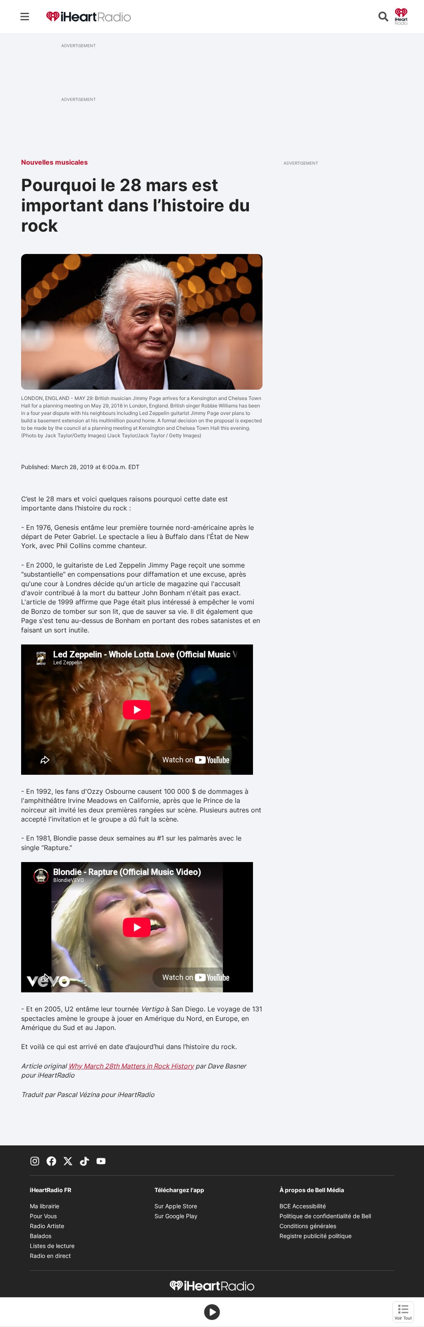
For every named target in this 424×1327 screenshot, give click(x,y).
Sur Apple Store (175, 1206)
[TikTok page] (84, 1160)
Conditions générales (307, 1225)
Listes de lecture (52, 1245)
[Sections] (25, 16)
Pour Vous (43, 1215)
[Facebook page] (51, 1160)
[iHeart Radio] (401, 16)
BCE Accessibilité (302, 1206)
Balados (40, 1235)
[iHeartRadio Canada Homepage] (88, 17)
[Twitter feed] (68, 1160)
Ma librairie (44, 1206)
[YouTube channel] (101, 1160)
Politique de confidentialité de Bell (325, 1215)
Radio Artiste (47, 1225)
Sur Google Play (176, 1215)
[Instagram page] (35, 1160)
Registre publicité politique (315, 1235)
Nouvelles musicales (54, 162)
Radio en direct (50, 1255)
